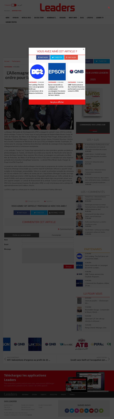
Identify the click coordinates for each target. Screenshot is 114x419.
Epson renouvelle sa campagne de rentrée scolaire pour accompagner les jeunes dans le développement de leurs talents (56, 90)
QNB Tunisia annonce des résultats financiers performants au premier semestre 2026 (76, 88)
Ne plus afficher (57, 102)
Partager (43, 57)
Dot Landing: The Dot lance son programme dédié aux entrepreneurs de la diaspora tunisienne (36, 89)
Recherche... (81, 7)
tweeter (58, 57)
